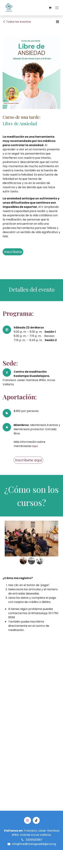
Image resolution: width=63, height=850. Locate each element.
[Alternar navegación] (56, 7)
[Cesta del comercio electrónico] (49, 7)
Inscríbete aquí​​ (28, 460)
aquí (35, 446)
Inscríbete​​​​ (13, 251)
